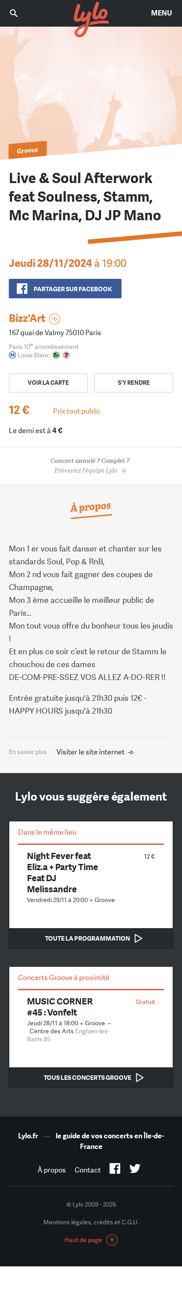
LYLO (91, 20)
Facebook (115, 1170)
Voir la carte (48, 383)
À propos (52, 1170)
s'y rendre (134, 383)
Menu (161, 13)
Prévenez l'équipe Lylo (89, 466)
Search (20, 13)
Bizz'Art (27, 318)
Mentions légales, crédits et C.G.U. (91, 1222)
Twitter (134, 1170)
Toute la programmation (87, 938)
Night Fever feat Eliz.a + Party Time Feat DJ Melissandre (62, 872)
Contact (88, 1170)
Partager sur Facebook (73, 289)
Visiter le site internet (91, 752)
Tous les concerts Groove (87, 1078)
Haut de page (83, 1240)
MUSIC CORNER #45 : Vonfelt (60, 1006)
